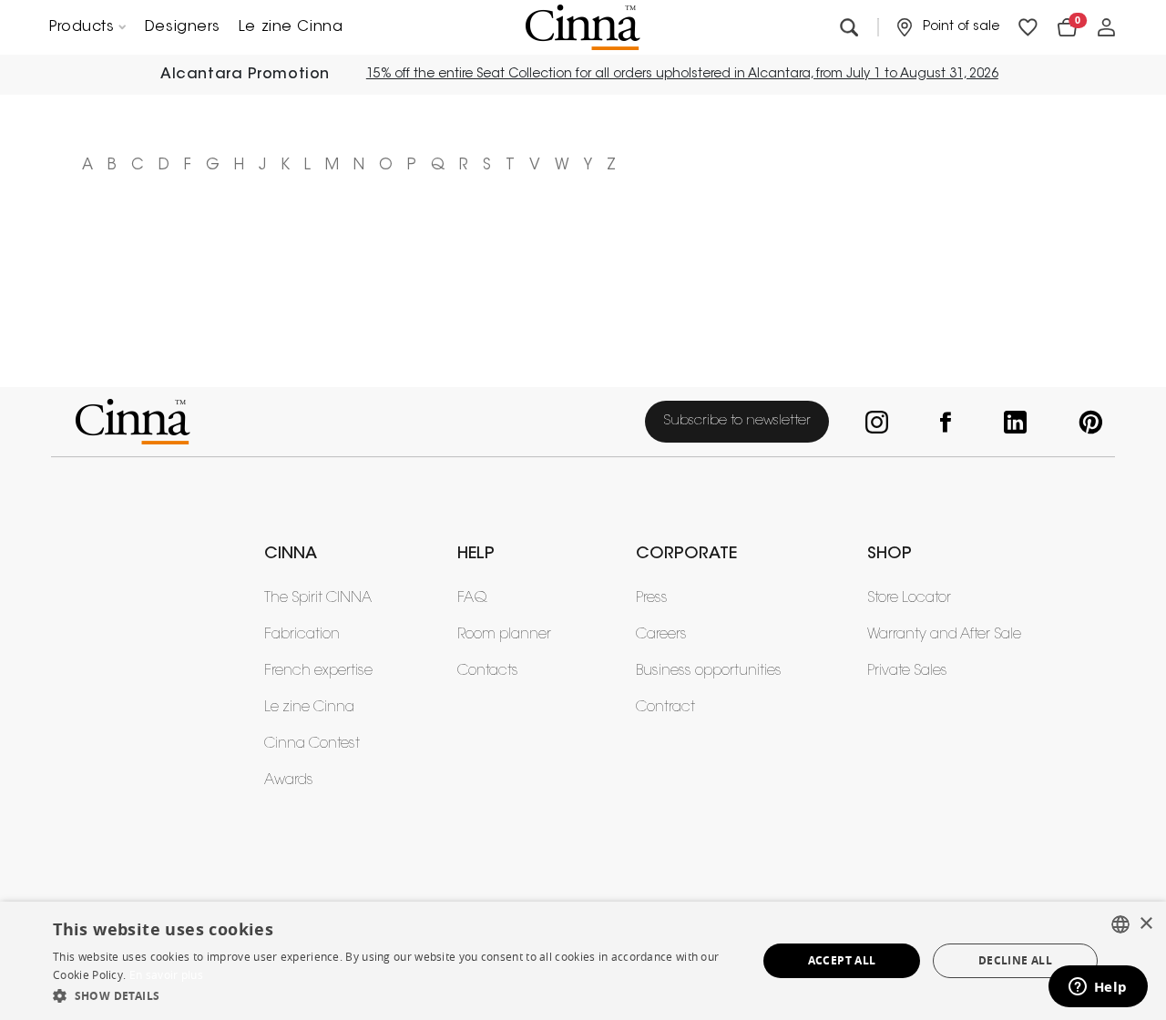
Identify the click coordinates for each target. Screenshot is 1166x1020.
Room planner (504, 634)
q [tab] (438, 165)
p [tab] (411, 165)
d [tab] (164, 165)
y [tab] (588, 165)
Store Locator (909, 598)
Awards (288, 780)
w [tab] (562, 165)
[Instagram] (874, 422)
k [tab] (285, 165)
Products (81, 27)
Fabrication (302, 634)
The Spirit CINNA (318, 598)
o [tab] (386, 165)
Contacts (487, 671)
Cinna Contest (312, 744)
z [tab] (611, 165)
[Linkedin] (1012, 422)
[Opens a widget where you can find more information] (1098, 988)
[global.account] (1106, 27)
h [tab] (239, 165)
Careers (661, 634)
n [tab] (358, 165)
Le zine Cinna (291, 27)
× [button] (1145, 924)
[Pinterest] (1086, 422)
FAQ (472, 598)
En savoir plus (166, 975)
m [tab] (332, 165)
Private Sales (907, 671)
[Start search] (848, 27)
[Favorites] (1028, 27)
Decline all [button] (1015, 960)
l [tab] (307, 165)
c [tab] (137, 165)
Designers (182, 27)
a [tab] (87, 165)
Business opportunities (709, 671)
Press (652, 598)
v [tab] (534, 165)
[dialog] (583, 961)
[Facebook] (942, 422)
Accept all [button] (842, 960)
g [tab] (213, 165)
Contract (665, 707)
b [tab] (112, 165)
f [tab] (187, 165)
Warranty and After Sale (944, 634)
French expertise (318, 671)
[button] (394, 995)
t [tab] (510, 165)
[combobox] (1120, 924)
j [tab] (262, 165)
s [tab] (487, 165)
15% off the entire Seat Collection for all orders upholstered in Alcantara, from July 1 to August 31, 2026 (682, 74)
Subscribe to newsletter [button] (737, 421)
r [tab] (463, 165)
